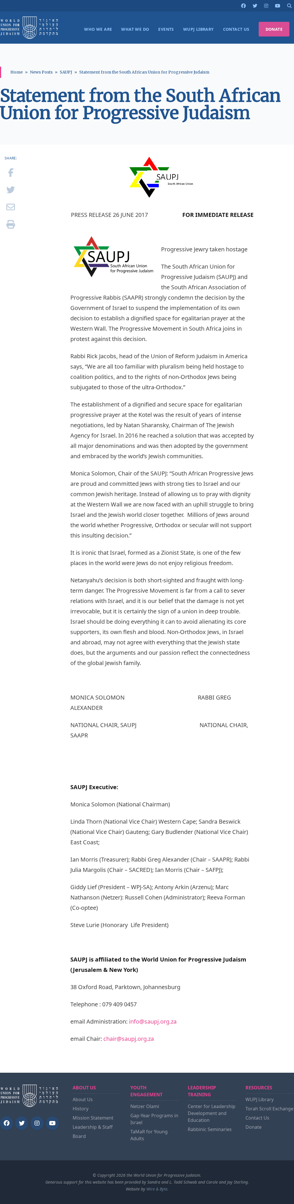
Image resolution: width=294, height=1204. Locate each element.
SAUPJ (66, 72)
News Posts (41, 72)
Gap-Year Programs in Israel (154, 1119)
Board (79, 1136)
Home (16, 72)
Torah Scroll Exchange (269, 1108)
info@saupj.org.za (153, 1021)
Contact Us (257, 1118)
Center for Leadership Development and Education (211, 1113)
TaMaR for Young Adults (149, 1135)
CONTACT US (236, 29)
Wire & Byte (156, 1189)
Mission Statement (93, 1118)
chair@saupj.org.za (128, 1039)
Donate (253, 1127)
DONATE (274, 29)
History (80, 1108)
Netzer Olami (144, 1106)
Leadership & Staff (93, 1127)
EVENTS (166, 29)
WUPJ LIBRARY (198, 29)
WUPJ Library (259, 1099)
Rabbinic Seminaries (210, 1129)
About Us (83, 1099)
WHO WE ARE (98, 29)
